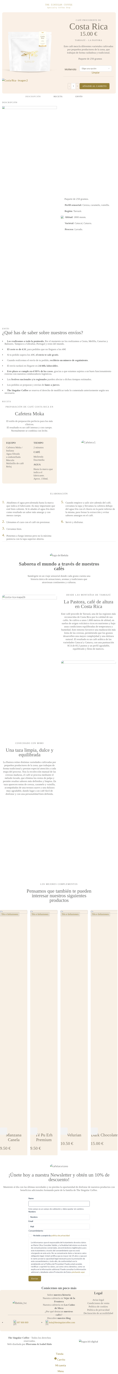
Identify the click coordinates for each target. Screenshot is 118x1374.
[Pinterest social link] (102, 1323)
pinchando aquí (78, 1272)
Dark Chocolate (104, 1135)
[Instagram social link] (98, 1323)
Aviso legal (98, 1300)
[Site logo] (59, 5)
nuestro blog (64, 1318)
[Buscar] (115, 6)
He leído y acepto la (51, 1235)
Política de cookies (98, 1306)
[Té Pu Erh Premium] (44, 1018)
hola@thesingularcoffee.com (62, 1322)
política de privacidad (60, 1235)
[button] (3, 1131)
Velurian (74, 1135)
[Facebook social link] (94, 1323)
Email (30, 1221)
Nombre (32, 1211)
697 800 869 (22, 1322)
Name (31, 1198)
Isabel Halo (46, 1344)
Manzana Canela (13, 1137)
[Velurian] (74, 1018)
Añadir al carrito (94, 86)
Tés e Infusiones (9, 914)
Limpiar (96, 72)
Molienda (70, 69)
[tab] (33, 97)
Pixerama (31, 1344)
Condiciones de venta (98, 1303)
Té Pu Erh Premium (44, 1137)
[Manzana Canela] (13, 1018)
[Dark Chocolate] (104, 1018)
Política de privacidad (98, 1310)
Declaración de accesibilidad (98, 1313)
